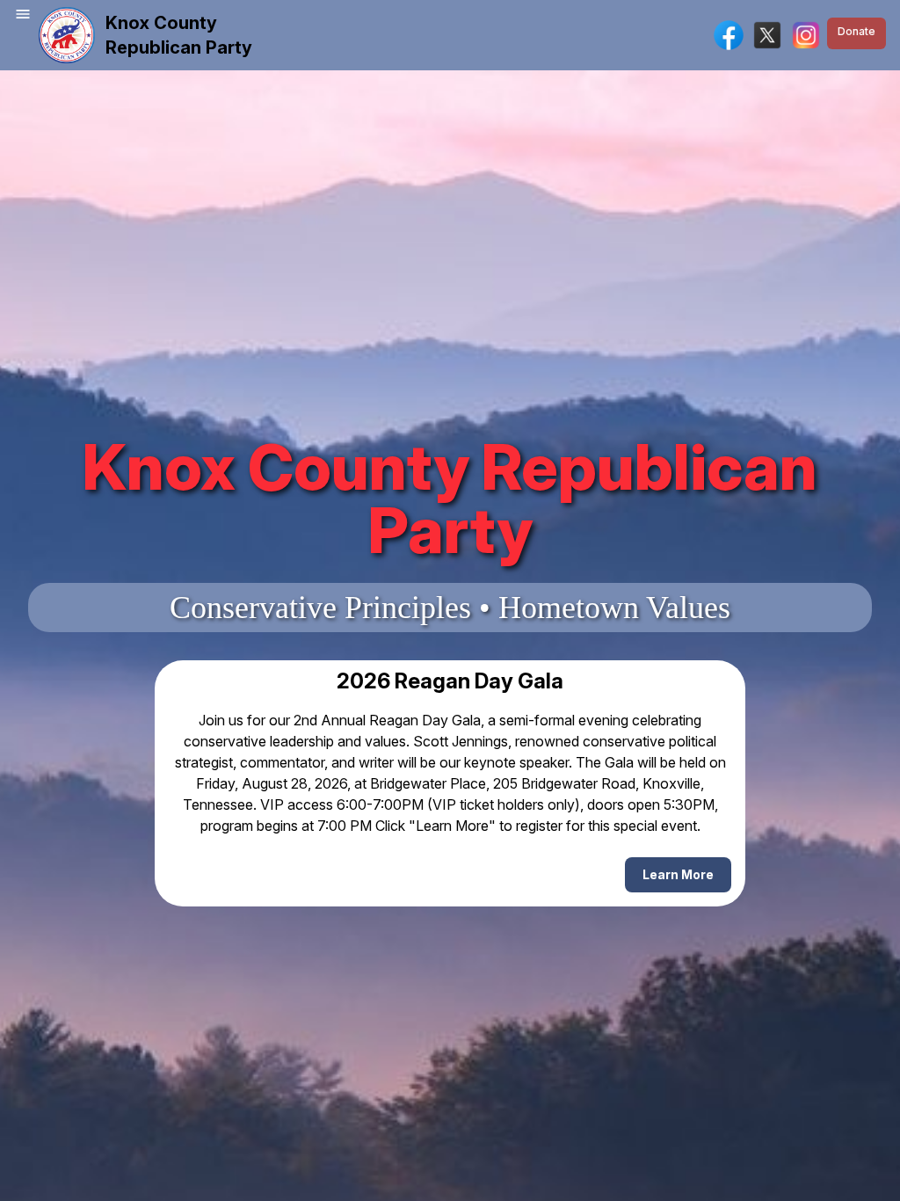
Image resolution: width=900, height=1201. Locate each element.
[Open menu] (23, 14)
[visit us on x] (767, 35)
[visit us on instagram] (806, 35)
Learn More (678, 874)
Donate (856, 31)
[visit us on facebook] (728, 35)
